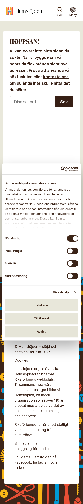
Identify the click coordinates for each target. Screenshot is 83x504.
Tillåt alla (41, 305)
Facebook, (23, 462)
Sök (60, 15)
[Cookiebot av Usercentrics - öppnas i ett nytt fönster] (60, 169)
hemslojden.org (27, 369)
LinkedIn (21, 467)
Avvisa (41, 331)
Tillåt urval (41, 318)
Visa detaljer (62, 292)
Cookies (21, 360)
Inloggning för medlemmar (36, 449)
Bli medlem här (26, 443)
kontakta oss (56, 76)
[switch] (72, 251)
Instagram (41, 462)
